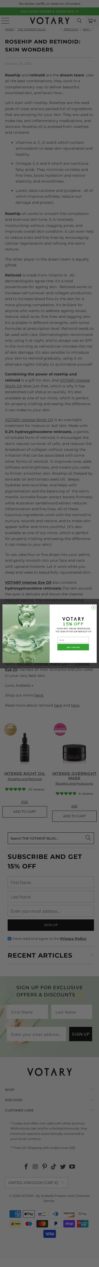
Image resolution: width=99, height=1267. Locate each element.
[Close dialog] (93, 607)
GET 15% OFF (73, 647)
